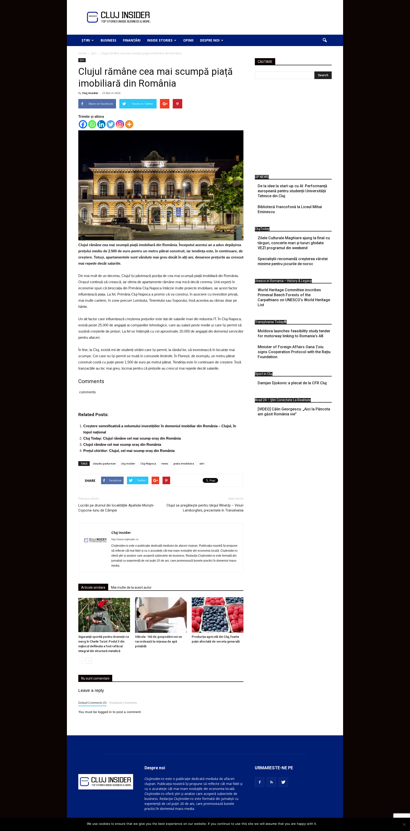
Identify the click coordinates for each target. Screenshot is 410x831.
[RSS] (271, 782)
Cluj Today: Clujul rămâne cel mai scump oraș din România (132, 438)
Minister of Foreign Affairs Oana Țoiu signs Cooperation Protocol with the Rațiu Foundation (294, 352)
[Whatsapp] (92, 124)
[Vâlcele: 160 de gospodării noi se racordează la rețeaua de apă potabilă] (161, 615)
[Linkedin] (101, 124)
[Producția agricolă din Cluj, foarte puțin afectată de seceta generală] (217, 615)
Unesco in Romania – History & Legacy (283, 281)
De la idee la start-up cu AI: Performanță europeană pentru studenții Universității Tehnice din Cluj (292, 191)
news (164, 463)
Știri (86, 40)
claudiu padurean (104, 463)
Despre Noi (209, 40)
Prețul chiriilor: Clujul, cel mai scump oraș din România (129, 451)
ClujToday (262, 229)
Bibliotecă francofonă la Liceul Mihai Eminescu (290, 209)
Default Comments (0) (92, 702)
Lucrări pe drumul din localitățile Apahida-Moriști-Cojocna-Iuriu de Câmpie (116, 507)
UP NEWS (262, 177)
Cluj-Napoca (148, 463)
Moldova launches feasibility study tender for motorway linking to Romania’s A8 (294, 333)
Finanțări (131, 40)
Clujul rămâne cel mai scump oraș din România (122, 444)
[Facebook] (83, 124)
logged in (105, 712)
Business (108, 40)
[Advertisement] (293, 128)
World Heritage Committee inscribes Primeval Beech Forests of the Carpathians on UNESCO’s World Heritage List (294, 297)
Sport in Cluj (264, 374)
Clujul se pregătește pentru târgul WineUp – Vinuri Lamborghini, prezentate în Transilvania (205, 507)
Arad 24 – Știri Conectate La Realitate (283, 400)
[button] (324, 40)
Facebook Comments (123, 702)
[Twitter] (111, 124)
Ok (321, 824)
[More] (129, 124)
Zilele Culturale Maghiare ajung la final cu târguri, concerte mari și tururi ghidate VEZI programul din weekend (294, 243)
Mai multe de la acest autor (131, 587)
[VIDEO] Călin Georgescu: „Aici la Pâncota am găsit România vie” (294, 411)
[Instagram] (120, 124)
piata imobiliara (183, 463)
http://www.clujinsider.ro (124, 539)
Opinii (188, 40)
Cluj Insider (90, 93)
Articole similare (93, 587)
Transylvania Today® (271, 322)
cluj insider (128, 463)
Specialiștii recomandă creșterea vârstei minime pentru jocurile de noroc (293, 261)
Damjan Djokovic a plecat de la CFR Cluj (292, 383)
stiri (201, 463)
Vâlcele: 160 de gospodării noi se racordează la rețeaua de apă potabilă (158, 641)
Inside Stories (159, 40)
